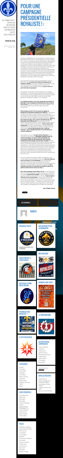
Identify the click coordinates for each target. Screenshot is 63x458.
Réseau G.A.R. (22, 448)
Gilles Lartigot (22, 401)
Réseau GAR (11, 22)
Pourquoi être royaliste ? (24, 442)
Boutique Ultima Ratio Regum (25, 429)
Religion (21, 386)
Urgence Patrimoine (23, 414)
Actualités (39, 28)
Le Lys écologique (23, 434)
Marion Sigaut (22, 399)
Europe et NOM (22, 371)
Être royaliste (44, 28)
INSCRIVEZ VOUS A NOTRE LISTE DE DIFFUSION (26, 248)
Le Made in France (23, 412)
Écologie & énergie (42, 356)
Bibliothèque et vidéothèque (25, 427)
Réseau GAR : (22, 450)
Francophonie (22, 373)
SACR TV (12, 32)
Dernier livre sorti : (23, 431)
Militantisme (10, 25)
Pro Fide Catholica (23, 416)
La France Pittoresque (23, 410)
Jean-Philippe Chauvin (23, 395)
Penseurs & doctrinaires (43, 347)
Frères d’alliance (22, 375)
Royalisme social (42, 351)
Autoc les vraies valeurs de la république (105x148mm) (44, 381)
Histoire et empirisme (23, 376)
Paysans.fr (21, 405)
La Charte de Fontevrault (24, 403)
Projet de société (9, 27)
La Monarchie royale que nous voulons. (45, 388)
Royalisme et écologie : (24, 451)
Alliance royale (22, 397)
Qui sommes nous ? (8, 20)
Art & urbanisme (42, 360)
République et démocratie (24, 382)
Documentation (9, 30)
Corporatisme (41, 349)
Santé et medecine (42, 358)
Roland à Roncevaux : (43, 379)
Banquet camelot (22, 380)
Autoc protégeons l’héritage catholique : (44, 384)
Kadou (33, 28)
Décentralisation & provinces (44, 354)
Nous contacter (9, 34)
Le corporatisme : (22, 433)
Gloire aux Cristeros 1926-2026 (45, 391)
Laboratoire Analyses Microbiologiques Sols (23, 407)
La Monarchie (22, 378)
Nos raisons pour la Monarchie (25, 438)
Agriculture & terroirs (43, 353)
